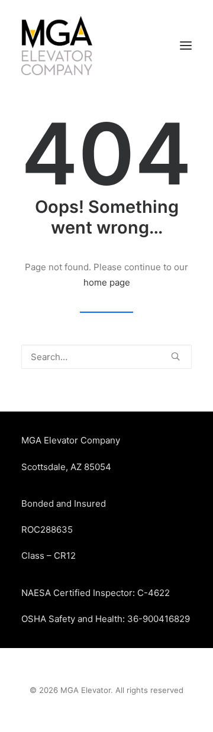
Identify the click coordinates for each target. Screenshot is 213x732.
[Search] (106, 357)
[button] (186, 45)
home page (106, 282)
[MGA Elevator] (56, 45)
